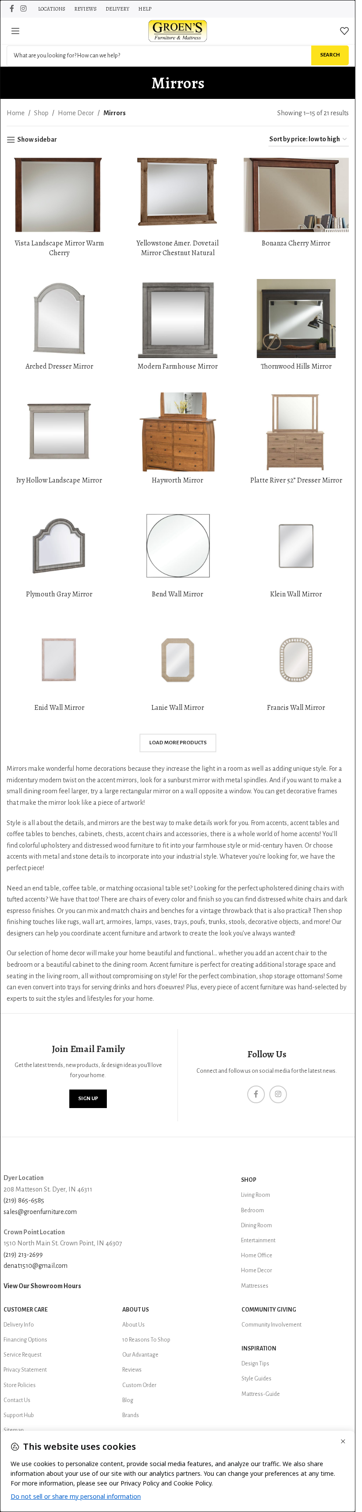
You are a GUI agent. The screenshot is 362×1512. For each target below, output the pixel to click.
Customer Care (26, 1310)
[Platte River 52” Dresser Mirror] (296, 431)
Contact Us (17, 1400)
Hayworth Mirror (177, 480)
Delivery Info (19, 1325)
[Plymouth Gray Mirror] (59, 545)
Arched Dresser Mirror (59, 366)
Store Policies (20, 1385)
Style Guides (256, 1379)
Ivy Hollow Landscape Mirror (59, 480)
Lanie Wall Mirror (177, 708)
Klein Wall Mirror (296, 594)
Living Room (255, 1195)
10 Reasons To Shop (146, 1340)
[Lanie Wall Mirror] (177, 659)
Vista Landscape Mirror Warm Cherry (59, 248)
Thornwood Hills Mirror (296, 366)
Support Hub (19, 1415)
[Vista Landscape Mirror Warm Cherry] (59, 194)
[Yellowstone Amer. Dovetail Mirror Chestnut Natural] (177, 194)
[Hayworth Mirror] (177, 431)
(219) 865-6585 (24, 1200)
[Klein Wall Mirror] (296, 545)
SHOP (248, 1180)
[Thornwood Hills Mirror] (296, 318)
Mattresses (254, 1286)
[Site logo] (177, 30)
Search (330, 55)
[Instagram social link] (23, 8)
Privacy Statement (25, 1370)
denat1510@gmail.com (36, 1265)
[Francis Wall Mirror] (296, 659)
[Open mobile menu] (15, 31)
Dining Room (256, 1225)
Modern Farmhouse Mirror (177, 366)
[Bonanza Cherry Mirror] (296, 194)
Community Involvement (271, 1325)
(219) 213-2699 (23, 1254)
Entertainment (258, 1240)
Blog (127, 1400)
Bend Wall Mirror (177, 594)
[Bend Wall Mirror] (177, 545)
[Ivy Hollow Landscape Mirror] (59, 431)
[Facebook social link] (12, 8)
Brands (130, 1415)
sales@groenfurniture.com (40, 1211)
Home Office (256, 1255)
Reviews (132, 1370)
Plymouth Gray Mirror (59, 594)
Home (16, 113)
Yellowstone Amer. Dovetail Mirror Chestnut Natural (177, 248)
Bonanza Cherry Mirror (296, 243)
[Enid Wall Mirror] (59, 659)
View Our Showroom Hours (42, 1286)
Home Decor (76, 113)
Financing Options (25, 1340)
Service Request (22, 1355)
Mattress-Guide (260, 1394)
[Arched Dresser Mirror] (59, 318)
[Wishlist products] (344, 31)
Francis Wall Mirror (296, 708)
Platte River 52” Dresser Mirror (296, 480)
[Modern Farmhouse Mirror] (177, 318)
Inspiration (258, 1349)
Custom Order (139, 1385)
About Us (135, 1310)
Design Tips (255, 1364)
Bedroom (252, 1210)
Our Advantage (140, 1355)
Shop (41, 113)
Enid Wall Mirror (59, 708)
